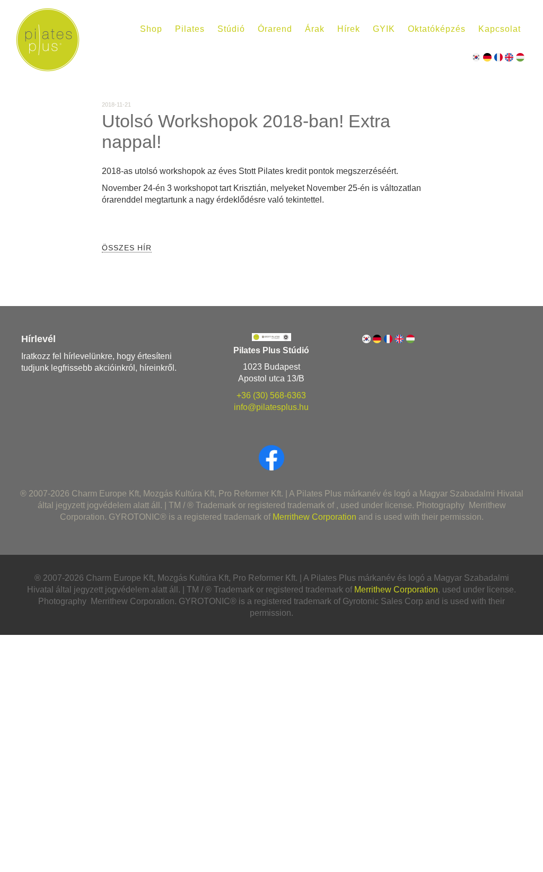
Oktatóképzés (437, 28)
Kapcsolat (499, 28)
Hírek (348, 28)
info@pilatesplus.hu (271, 407)
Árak (315, 28)
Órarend (275, 28)
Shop (151, 28)
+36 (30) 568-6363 (271, 395)
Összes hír (127, 247)
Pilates (190, 28)
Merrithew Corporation (314, 516)
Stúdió (231, 28)
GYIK (384, 28)
